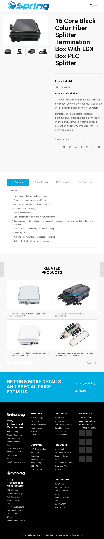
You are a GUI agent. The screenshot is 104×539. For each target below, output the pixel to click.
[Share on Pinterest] (70, 147)
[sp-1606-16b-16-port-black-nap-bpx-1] (25, 30)
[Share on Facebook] (58, 147)
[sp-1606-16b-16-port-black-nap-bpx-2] (31, 51)
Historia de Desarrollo (39, 425)
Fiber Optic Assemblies (63, 425)
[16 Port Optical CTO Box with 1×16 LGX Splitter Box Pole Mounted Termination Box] (102, 269)
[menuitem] (89, 6)
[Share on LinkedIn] (76, 147)
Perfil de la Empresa (38, 418)
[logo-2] (28, 6)
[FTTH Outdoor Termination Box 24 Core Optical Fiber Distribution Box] (29, 335)
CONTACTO (35, 435)
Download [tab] (87, 182)
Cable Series (59, 418)
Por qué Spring (36, 421)
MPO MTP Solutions (62, 421)
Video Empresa (36, 428)
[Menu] (95, 6)
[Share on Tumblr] (81, 147)
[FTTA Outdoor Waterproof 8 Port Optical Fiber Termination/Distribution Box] (74, 335)
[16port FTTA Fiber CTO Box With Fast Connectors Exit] (74, 295)
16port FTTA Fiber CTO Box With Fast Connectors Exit (70, 315)
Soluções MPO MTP (62, 487)
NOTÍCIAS (34, 466)
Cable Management (62, 428)
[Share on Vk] (87, 147)
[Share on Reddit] (93, 147)
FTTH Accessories (62, 435)
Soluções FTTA (60, 504)
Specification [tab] (42, 182)
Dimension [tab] (64, 182)
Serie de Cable (60, 449)
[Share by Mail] (99, 147)
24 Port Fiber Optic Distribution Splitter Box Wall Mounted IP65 (27, 315)
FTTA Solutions (60, 431)
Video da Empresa (37, 463)
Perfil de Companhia (38, 449)
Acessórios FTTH (61, 507)
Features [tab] (19, 182)
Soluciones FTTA (61, 466)
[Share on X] (64, 147)
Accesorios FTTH (61, 469)
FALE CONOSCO (37, 469)
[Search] (89, 6)
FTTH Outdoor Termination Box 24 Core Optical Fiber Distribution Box (29, 354)
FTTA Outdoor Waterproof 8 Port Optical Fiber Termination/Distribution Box (74, 354)
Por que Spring (36, 453)
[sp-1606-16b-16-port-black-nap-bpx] (19, 51)
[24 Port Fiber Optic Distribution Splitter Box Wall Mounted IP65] (29, 295)
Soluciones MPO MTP (63, 453)
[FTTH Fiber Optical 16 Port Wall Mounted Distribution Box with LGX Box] (2, 269)
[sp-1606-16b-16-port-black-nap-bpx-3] (43, 51)
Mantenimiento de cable (64, 463)
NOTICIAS (34, 431)
